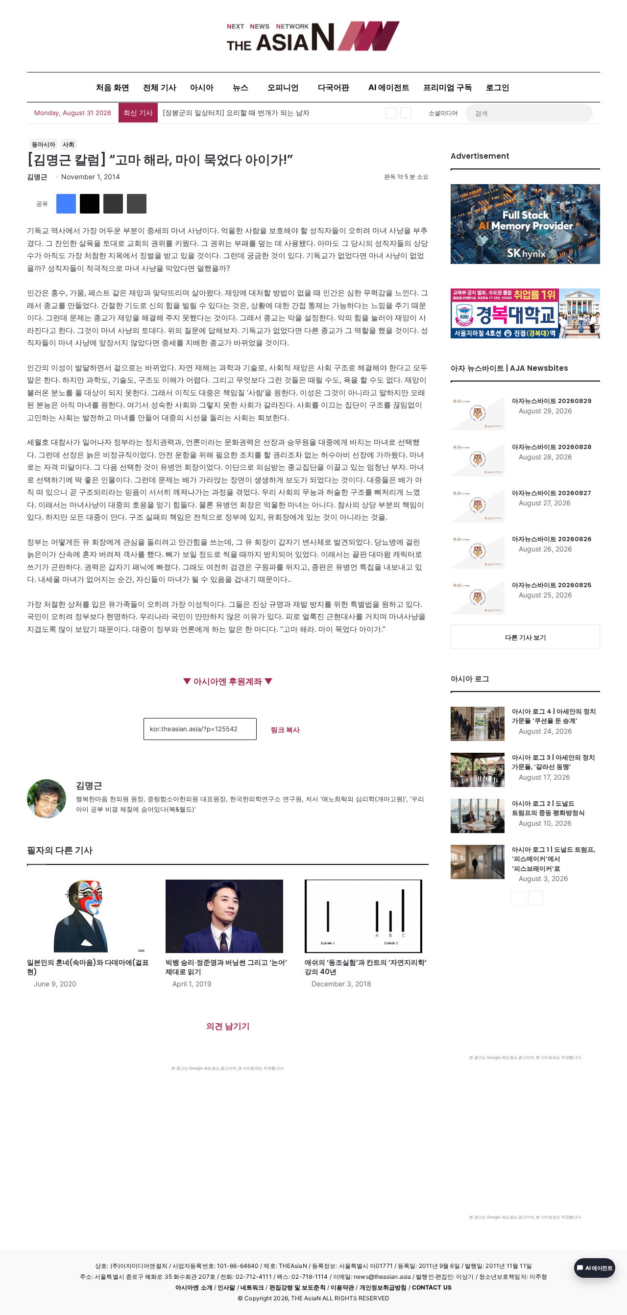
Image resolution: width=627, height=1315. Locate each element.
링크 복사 (285, 729)
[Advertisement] (228, 1144)
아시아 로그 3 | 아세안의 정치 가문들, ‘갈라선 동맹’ (553, 762)
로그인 (497, 87)
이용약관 (342, 1287)
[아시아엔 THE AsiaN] (313, 36)
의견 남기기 (228, 1026)
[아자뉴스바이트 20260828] (478, 459)
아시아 (202, 87)
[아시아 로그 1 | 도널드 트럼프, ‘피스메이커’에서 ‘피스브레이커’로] (478, 862)
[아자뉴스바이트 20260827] (478, 505)
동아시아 (43, 144)
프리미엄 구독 (447, 87)
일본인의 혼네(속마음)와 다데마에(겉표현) (88, 967)
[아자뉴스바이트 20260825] (478, 597)
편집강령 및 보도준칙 (297, 1287)
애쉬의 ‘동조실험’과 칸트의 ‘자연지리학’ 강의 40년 (366, 967)
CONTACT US (432, 1287)
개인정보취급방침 (383, 1287)
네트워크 (252, 1287)
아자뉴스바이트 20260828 (552, 447)
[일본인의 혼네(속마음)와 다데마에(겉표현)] (89, 916)
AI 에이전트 (389, 87)
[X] (89, 204)
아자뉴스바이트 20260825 (552, 585)
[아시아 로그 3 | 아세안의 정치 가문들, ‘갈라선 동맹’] (478, 770)
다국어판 (333, 87)
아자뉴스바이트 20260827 (551, 493)
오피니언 (283, 87)
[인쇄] (136, 204)
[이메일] (113, 204)
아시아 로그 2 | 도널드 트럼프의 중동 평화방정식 (548, 808)
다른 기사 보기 (525, 637)
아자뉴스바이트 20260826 (552, 539)
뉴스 (240, 87)
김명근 (37, 176)
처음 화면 (112, 87)
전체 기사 (159, 87)
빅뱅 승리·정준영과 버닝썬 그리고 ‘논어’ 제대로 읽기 (226, 967)
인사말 (226, 1287)
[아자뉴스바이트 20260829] (478, 413)
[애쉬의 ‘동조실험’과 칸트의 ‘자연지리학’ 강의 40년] (367, 916)
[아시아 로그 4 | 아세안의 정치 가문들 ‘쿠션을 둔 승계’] (478, 724)
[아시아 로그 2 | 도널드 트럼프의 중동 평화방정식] (478, 816)
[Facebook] (66, 204)
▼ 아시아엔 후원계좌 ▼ (228, 681)
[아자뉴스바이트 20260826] (478, 551)
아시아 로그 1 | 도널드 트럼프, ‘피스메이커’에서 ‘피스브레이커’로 (553, 859)
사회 (68, 144)
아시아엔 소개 (194, 1287)
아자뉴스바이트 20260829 (552, 401)
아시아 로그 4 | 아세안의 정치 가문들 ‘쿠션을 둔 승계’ (554, 716)
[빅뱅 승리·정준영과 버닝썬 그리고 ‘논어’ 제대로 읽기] (227, 916)
